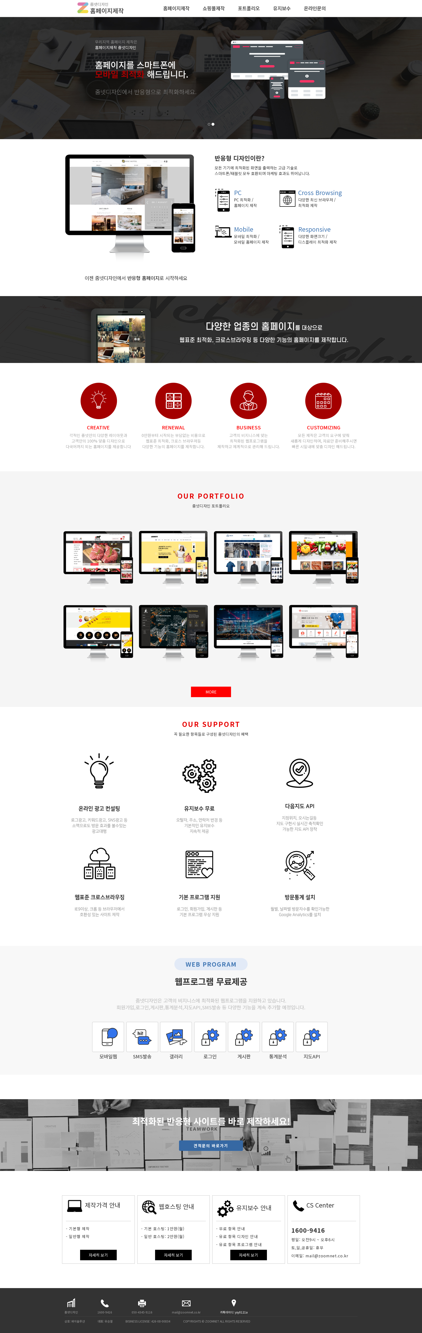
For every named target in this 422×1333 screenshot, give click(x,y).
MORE (211, 692)
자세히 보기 (98, 1255)
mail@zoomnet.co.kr (186, 1312)
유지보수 (282, 8)
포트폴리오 (249, 8)
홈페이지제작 (176, 8)
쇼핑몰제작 (214, 8)
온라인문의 (315, 8)
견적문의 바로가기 (211, 1145)
